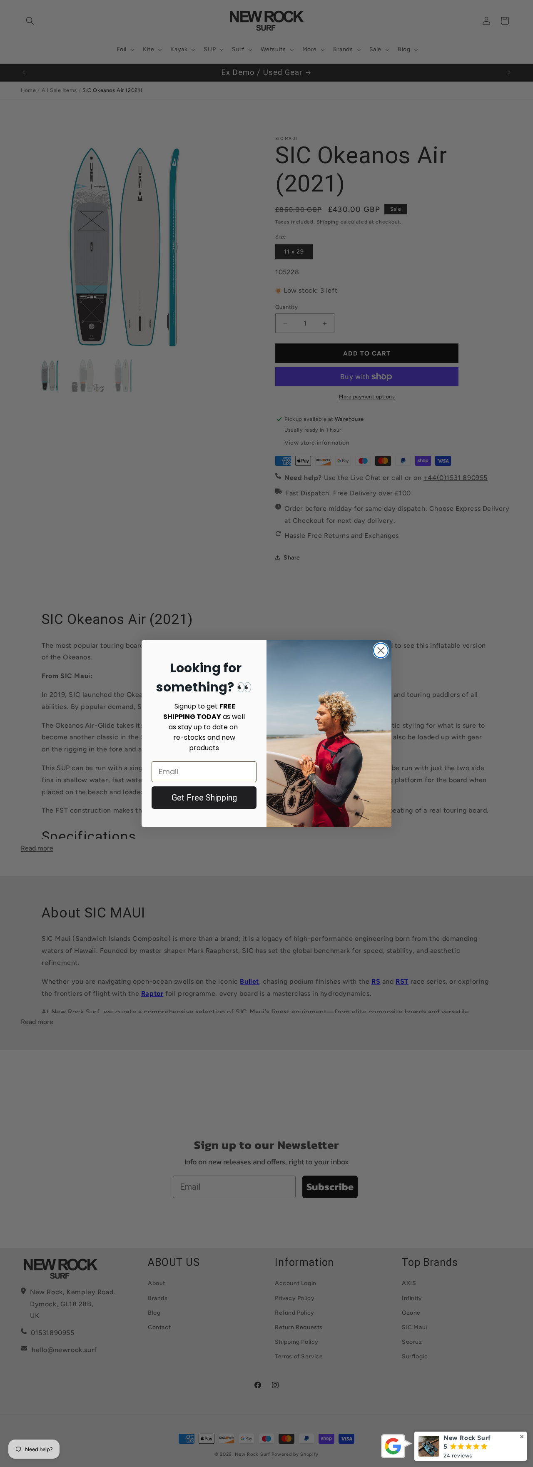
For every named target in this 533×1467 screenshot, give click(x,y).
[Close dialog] (381, 650)
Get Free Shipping (204, 798)
